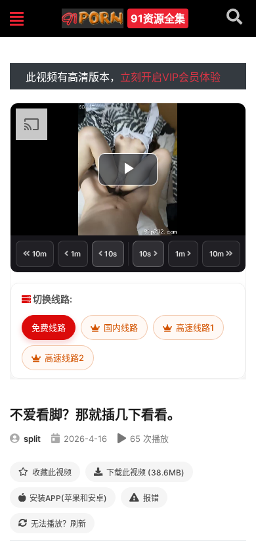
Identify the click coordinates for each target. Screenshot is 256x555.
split (32, 438)
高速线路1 (194, 327)
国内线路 (120, 327)
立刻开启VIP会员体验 (170, 77)
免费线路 (49, 327)
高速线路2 (63, 357)
